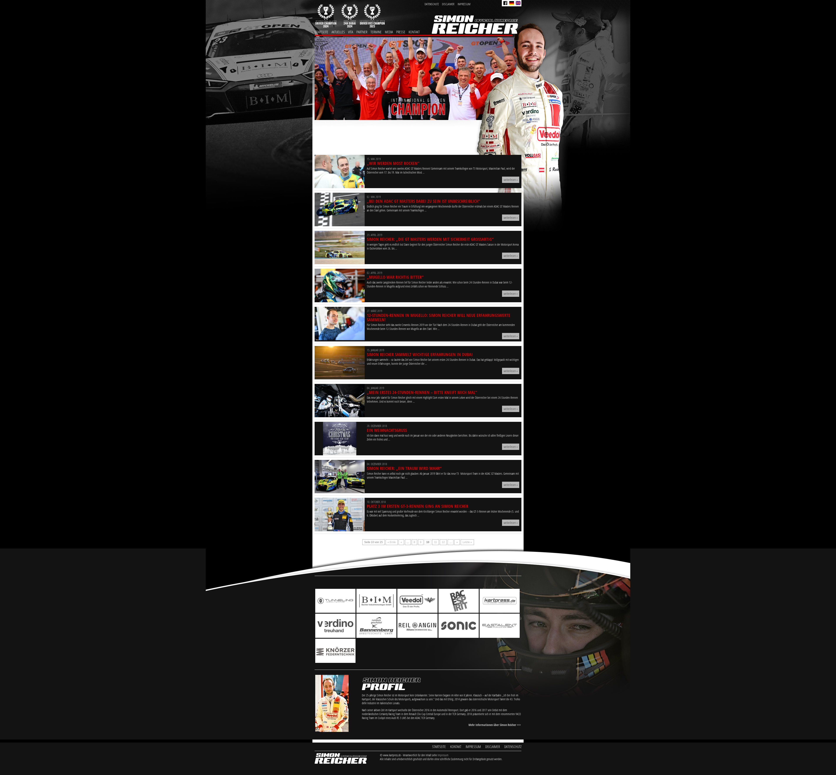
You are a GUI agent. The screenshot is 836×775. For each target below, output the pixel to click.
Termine (376, 32)
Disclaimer (448, 4)
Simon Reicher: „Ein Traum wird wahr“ (404, 468)
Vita (350, 32)
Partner (361, 32)
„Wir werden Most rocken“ (393, 163)
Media (389, 32)
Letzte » (467, 542)
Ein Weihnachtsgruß (387, 430)
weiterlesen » (511, 179)
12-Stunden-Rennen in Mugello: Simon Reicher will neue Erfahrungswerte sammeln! (438, 317)
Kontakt (414, 32)
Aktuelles (338, 32)
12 (443, 542)
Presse (400, 32)
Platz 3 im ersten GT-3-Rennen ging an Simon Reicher (417, 506)
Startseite (321, 32)
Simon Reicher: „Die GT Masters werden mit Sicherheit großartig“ (430, 239)
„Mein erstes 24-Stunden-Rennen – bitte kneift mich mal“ (422, 392)
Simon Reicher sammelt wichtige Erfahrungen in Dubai (420, 354)
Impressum (464, 4)
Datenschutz (432, 4)
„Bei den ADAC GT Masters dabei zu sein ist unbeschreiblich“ (423, 201)
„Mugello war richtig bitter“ (395, 277)
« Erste (392, 542)
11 (435, 542)
